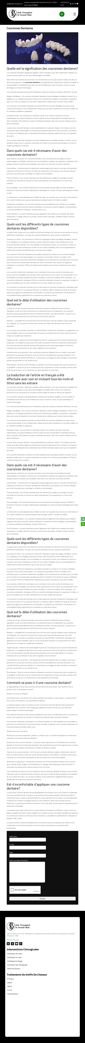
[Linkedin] (70, 3)
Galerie (9, 982)
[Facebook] (75, 3)
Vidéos (9, 986)
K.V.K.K (9, 990)
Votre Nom (13, 836)
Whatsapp (83, 524)
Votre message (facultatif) (18, 860)
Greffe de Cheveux (13, 968)
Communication (12, 994)
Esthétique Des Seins (14, 953)
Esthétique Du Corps (14, 957)
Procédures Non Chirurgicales (17, 965)
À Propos (10, 979)
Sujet (11, 852)
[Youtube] (77, 3)
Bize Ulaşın (83, 519)
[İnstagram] (73, 3)
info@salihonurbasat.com (15, 4)
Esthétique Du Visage (14, 961)
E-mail (11, 844)
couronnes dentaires (32, 82)
